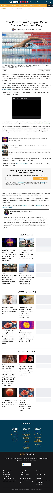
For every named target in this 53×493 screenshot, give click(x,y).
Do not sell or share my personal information (43, 482)
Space (39, 5)
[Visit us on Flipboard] (25, 2)
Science (25, 5)
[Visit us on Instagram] (21, 2)
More (44, 5)
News (40, 29)
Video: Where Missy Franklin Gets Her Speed (37, 123)
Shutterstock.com (14, 67)
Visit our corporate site (29, 460)
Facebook (4, 207)
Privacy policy (24, 474)
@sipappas (24, 205)
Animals (6, 5)
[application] (26, 108)
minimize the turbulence (22, 163)
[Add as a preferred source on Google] (26, 464)
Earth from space (15, 434)
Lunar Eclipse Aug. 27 (32, 8)
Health (20, 5)
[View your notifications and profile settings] (46, 2)
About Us (39, 470)
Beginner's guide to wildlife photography (38, 436)
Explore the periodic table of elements (26, 443)
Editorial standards (9, 481)
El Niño (43, 8)
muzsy (9, 67)
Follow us (41, 70)
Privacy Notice (42, 182)
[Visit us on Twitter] (18, 2)
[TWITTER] (11, 214)
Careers (38, 478)
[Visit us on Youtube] (23, 2)
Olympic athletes (6, 89)
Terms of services (20, 182)
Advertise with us (9, 478)
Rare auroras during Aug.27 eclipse (16, 8)
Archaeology (13, 5)
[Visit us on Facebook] (16, 2)
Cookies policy (40, 474)
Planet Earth (33, 5)
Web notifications (25, 478)
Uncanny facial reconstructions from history (26, 447)
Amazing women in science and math (26, 438)
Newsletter (48, 70)
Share (5, 70)
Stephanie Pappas (20, 29)
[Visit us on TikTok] (27, 2)
